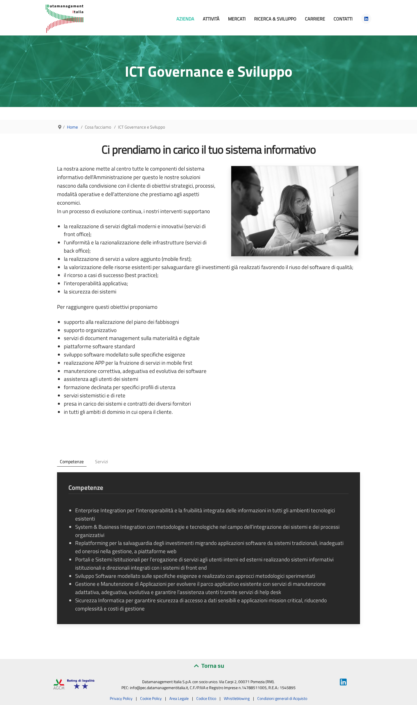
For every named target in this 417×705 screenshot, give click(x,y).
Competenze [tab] (72, 461)
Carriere (315, 18)
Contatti (343, 18)
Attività (211, 18)
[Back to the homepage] (64, 19)
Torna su (212, 665)
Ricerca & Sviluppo (275, 18)
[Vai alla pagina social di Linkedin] (366, 19)
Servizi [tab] (101, 461)
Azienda (185, 18)
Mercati (237, 18)
